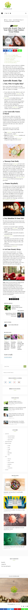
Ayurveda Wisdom (11, 436)
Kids (8, 451)
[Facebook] (5, 50)
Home (6, 19)
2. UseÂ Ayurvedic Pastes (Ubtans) (12, 56)
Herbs (9, 460)
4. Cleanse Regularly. (9, 59)
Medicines (9, 464)
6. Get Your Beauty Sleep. (10, 62)
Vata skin (18, 93)
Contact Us (3, 564)
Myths (9, 466)
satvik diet (14, 246)
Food (9, 447)
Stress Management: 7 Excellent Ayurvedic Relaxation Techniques (17, 422)
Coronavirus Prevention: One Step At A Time (14, 510)
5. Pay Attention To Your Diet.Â (12, 61)
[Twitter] (10, 50)
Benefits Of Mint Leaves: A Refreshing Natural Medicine (16, 402)
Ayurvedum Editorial (12, 34)
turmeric (20, 138)
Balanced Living (8, 443)
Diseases (9, 458)
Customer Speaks (11, 437)
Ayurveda (7, 433)
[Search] (25, 13)
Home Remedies (11, 462)
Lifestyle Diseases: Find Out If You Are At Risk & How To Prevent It (10, 315)
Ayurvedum (17, 604)
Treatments (10, 467)
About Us (3, 562)
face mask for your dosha (9, 199)
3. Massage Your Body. (9, 58)
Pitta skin (6, 98)
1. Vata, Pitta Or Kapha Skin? (11, 55)
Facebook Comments (8, 357)
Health (9, 449)
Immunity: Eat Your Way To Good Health (13, 492)
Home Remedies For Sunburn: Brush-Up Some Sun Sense (17, 307)
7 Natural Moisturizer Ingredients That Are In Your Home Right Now (7, 345)
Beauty (10, 19)
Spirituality (10, 452)
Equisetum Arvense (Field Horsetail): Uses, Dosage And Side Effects (17, 408)
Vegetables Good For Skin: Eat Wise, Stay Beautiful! (13, 344)
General (6, 469)
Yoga (9, 454)
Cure (6, 456)
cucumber (15, 135)
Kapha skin (15, 107)
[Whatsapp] (19, 50)
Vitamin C (15, 228)
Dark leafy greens (8, 235)
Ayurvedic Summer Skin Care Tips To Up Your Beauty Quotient (20, 345)
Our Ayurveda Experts (5, 566)
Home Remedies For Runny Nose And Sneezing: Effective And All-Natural (16, 415)
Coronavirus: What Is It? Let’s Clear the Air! (14, 546)
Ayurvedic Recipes (8, 441)
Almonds (9, 132)
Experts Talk (10, 439)
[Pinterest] (15, 50)
